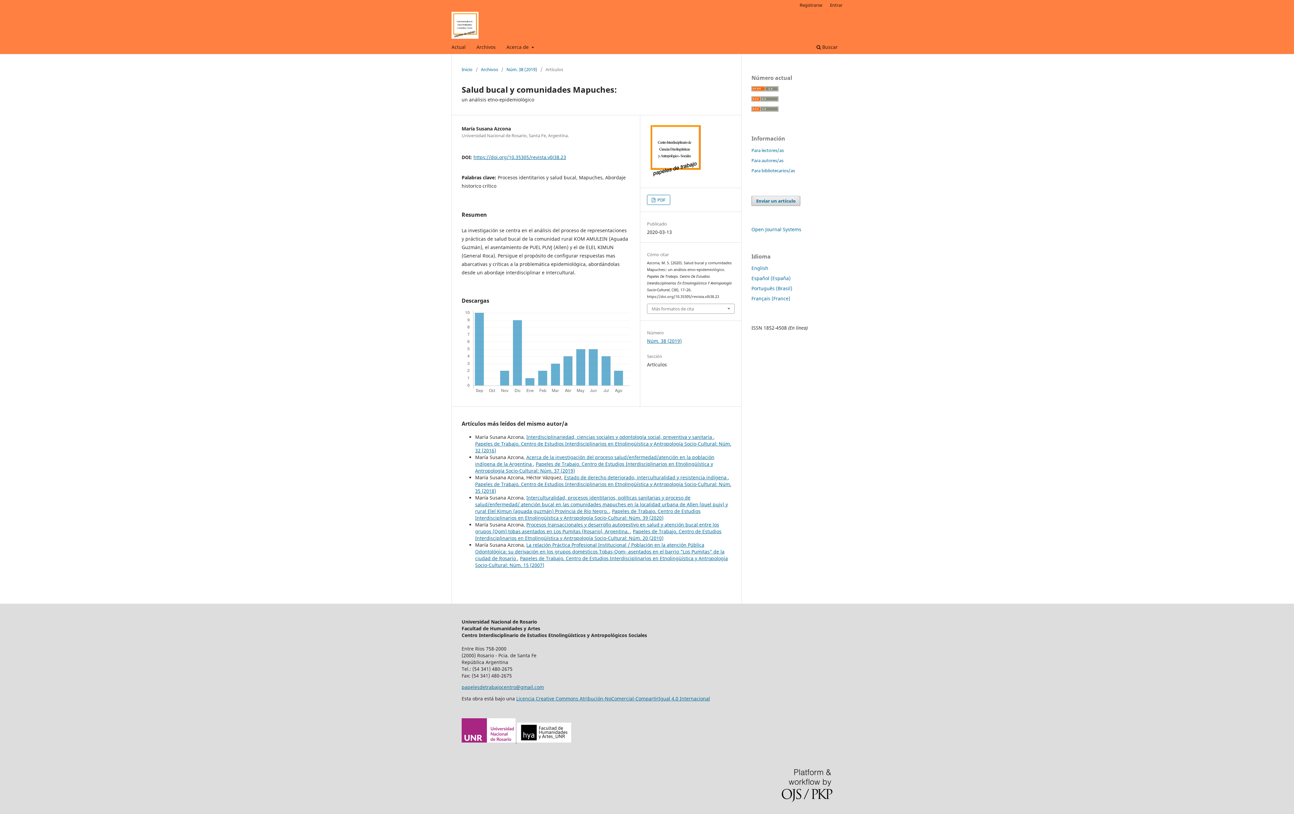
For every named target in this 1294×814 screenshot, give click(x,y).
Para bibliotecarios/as (773, 171)
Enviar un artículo (776, 201)
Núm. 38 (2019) (521, 69)
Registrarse (811, 5)
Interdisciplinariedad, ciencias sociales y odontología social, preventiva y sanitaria (619, 437)
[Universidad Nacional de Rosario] (516, 740)
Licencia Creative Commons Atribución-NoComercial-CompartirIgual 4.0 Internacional (613, 698)
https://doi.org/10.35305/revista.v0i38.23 (519, 157)
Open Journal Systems (776, 229)
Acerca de (518, 47)
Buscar (829, 47)
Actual (459, 47)
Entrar (836, 5)
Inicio (467, 69)
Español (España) (771, 278)
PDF (661, 200)
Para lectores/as (767, 150)
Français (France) (770, 298)
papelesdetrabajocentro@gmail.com (503, 687)
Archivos (486, 47)
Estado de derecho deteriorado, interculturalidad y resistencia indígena (646, 477)
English (759, 268)
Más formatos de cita (673, 309)
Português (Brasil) (771, 288)
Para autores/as (767, 160)
